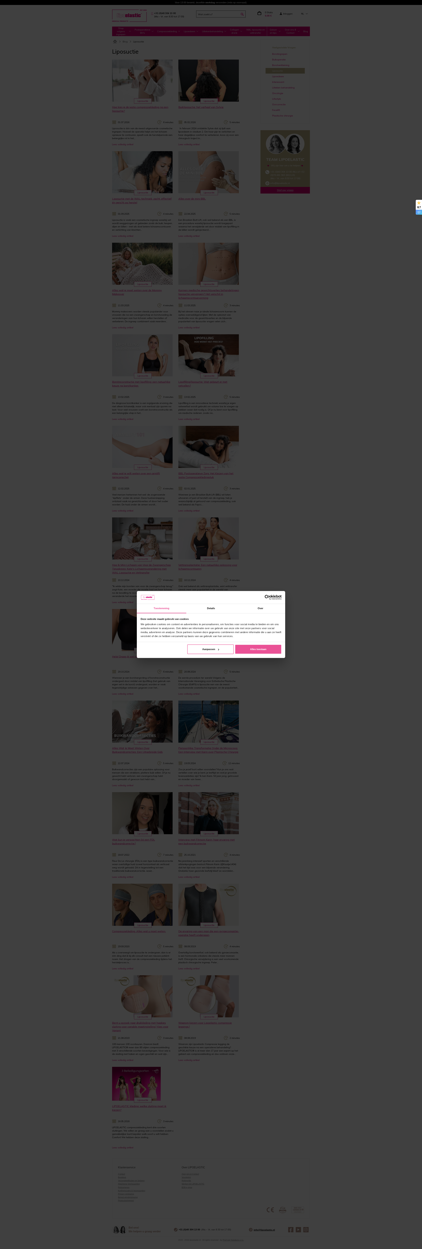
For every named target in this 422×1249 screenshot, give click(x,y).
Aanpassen (208, 649)
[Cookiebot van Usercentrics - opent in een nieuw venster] (267, 597)
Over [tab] (260, 608)
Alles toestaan (258, 649)
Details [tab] (211, 608)
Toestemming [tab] (161, 608)
